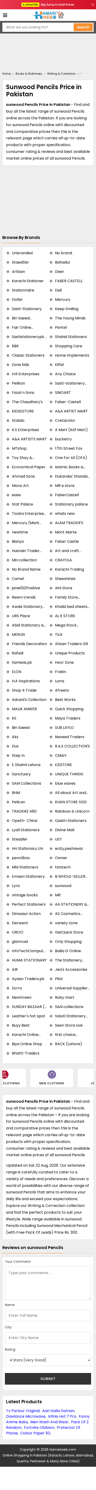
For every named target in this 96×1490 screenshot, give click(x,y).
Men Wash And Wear (49, 1422)
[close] (93, 5)
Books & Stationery (29, 74)
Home (6, 74)
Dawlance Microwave (25, 1416)
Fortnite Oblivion (39, 1427)
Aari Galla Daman (58, 1410)
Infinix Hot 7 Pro (62, 1416)
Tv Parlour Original (23, 1410)
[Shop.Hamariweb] (48, 15)
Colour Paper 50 (35, 1433)
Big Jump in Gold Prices (50, 4)
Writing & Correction (61, 74)
